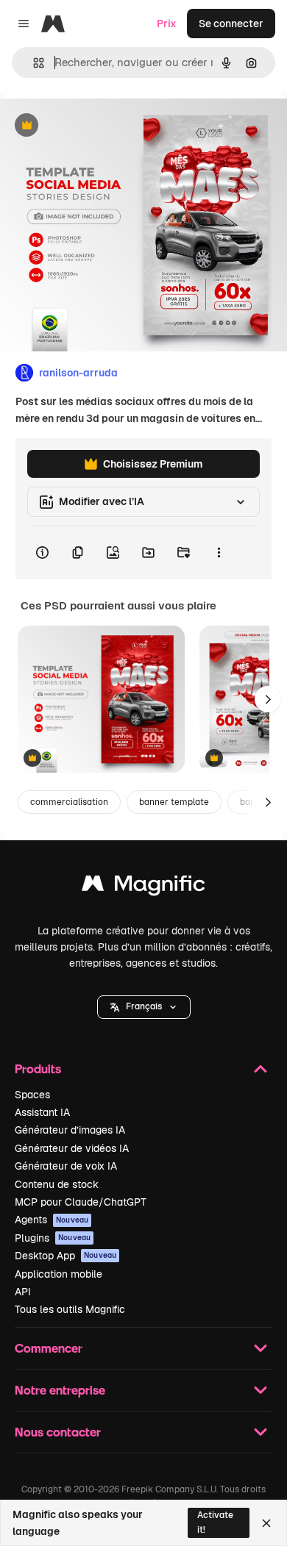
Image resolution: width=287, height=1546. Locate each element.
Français (144, 1006)
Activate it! (215, 1522)
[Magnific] (143, 887)
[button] (144, 1007)
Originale (97, 126)
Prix (167, 23)
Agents (51, 1219)
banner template (174, 802)
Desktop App (65, 1255)
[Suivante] (268, 699)
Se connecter (231, 23)
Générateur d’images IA (70, 1130)
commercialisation (69, 802)
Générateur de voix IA (66, 1166)
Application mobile (58, 1274)
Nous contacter (58, 1431)
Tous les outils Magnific (70, 1309)
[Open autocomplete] (33, 62)
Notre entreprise (60, 1390)
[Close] (266, 1523)
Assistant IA (42, 1112)
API (23, 1291)
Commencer (48, 1348)
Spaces (32, 1094)
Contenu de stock (57, 1184)
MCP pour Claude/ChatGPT (80, 1202)
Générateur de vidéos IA (72, 1148)
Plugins (53, 1238)
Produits (38, 1068)
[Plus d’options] (218, 553)
